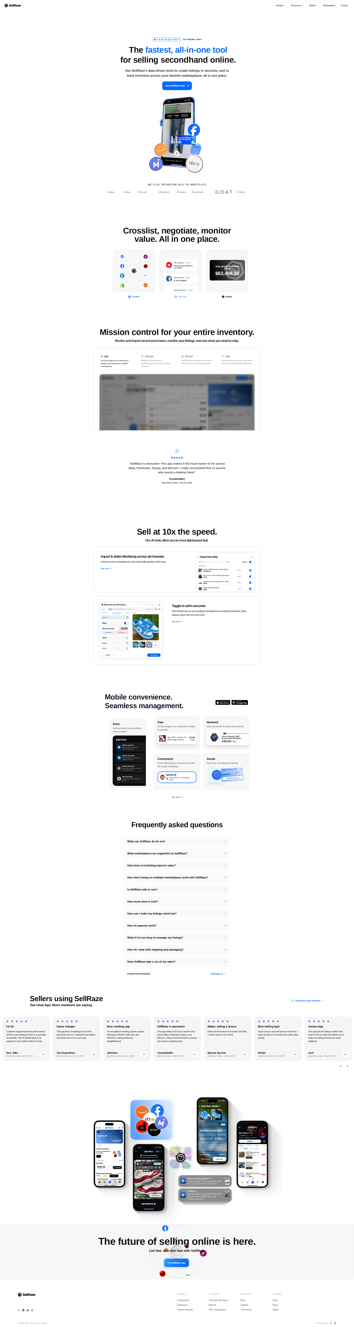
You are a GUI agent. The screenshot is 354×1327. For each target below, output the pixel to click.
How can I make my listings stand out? (151, 913)
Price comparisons (217, 1309)
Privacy (38, 1323)
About (275, 1305)
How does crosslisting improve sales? (151, 865)
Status (275, 1309)
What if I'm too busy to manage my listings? (155, 937)
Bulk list (212, 1305)
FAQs (275, 1300)
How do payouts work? (141, 925)
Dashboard (182, 1305)
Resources (296, 5)
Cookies (44, 1323)
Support (244, 1305)
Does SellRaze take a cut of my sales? (151, 961)
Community (246, 1309)
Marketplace (329, 5)
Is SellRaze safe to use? (142, 889)
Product (279, 5)
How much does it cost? (142, 901)
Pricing (344, 5)
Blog (243, 1300)
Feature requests (185, 1309)
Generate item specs (218, 1300)
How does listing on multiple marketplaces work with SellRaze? (167, 877)
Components (183, 1300)
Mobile (312, 5)
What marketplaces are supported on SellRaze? (157, 853)
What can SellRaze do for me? (146, 841)
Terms (32, 1323)
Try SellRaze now (176, 1262)
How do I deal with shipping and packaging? (155, 949)
